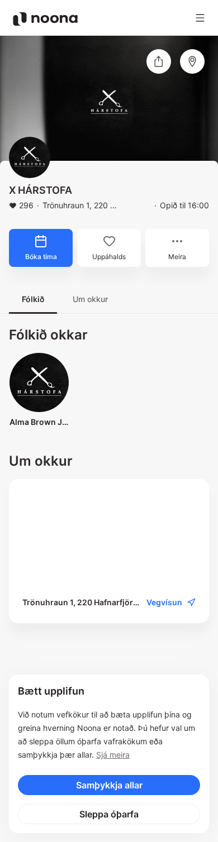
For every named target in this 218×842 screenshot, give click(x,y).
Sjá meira (113, 754)
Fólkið (33, 299)
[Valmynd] (200, 18)
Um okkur (90, 299)
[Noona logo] (45, 19)
